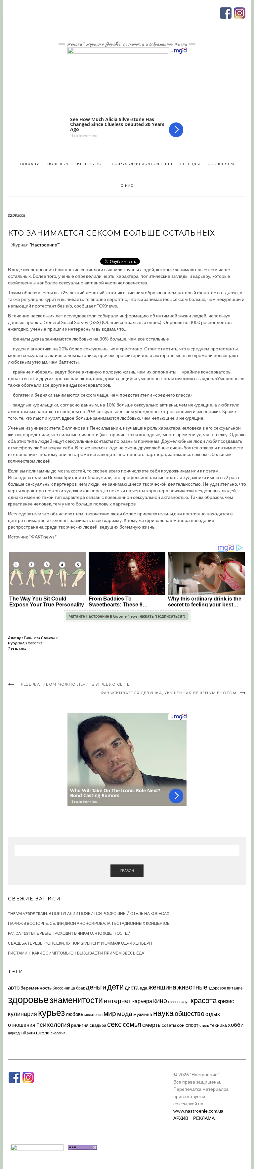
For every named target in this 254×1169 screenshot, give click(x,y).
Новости (30, 164)
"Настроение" (44, 244)
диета (132, 987)
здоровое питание (225, 988)
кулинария (22, 1013)
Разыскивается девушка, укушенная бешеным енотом (168, 693)
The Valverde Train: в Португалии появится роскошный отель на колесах (88, 913)
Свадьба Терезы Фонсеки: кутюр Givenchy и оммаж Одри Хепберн (80, 943)
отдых (212, 1014)
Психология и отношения (142, 164)
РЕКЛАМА (204, 1118)
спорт (192, 1025)
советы (169, 1025)
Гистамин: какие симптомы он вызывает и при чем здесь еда (76, 953)
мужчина (142, 1014)
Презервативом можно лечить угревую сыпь (74, 684)
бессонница (64, 988)
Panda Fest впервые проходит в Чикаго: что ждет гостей (69, 933)
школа (43, 1032)
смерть (151, 1024)
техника (218, 1025)
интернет (117, 1000)
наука (163, 1013)
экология (58, 1033)
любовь (74, 1014)
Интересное (90, 164)
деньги (96, 987)
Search (127, 870)
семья (132, 1024)
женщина (162, 987)
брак (80, 988)
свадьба (98, 1025)
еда (144, 987)
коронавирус (179, 1001)
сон (181, 1025)
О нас (127, 185)
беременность (36, 987)
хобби (236, 1024)
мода (124, 1013)
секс (23, 648)
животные (192, 987)
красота (203, 1000)
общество (189, 1013)
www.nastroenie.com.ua (198, 1111)
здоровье (28, 999)
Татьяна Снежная (40, 637)
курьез (51, 1012)
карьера (142, 1001)
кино (160, 1000)
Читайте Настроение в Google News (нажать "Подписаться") (127, 616)
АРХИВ (180, 1118)
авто (14, 987)
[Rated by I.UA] (37, 1147)
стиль (204, 1025)
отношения (21, 1025)
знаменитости (76, 1000)
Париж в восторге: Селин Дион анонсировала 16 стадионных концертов (89, 923)
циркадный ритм (21, 1033)
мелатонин (93, 1014)
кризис (226, 1001)
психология (53, 1024)
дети (115, 986)
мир (110, 1013)
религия (80, 1025)
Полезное (58, 164)
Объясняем (221, 164)
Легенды (190, 164)
